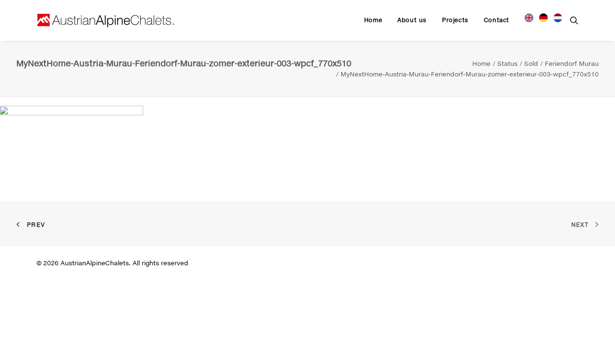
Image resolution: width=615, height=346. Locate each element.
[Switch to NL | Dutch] (554, 16)
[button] (574, 20)
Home (373, 20)
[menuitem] (373, 20)
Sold (531, 63)
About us (412, 20)
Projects (455, 20)
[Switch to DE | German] (543, 16)
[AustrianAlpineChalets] (106, 20)
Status (507, 63)
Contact (496, 20)
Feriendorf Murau (572, 63)
